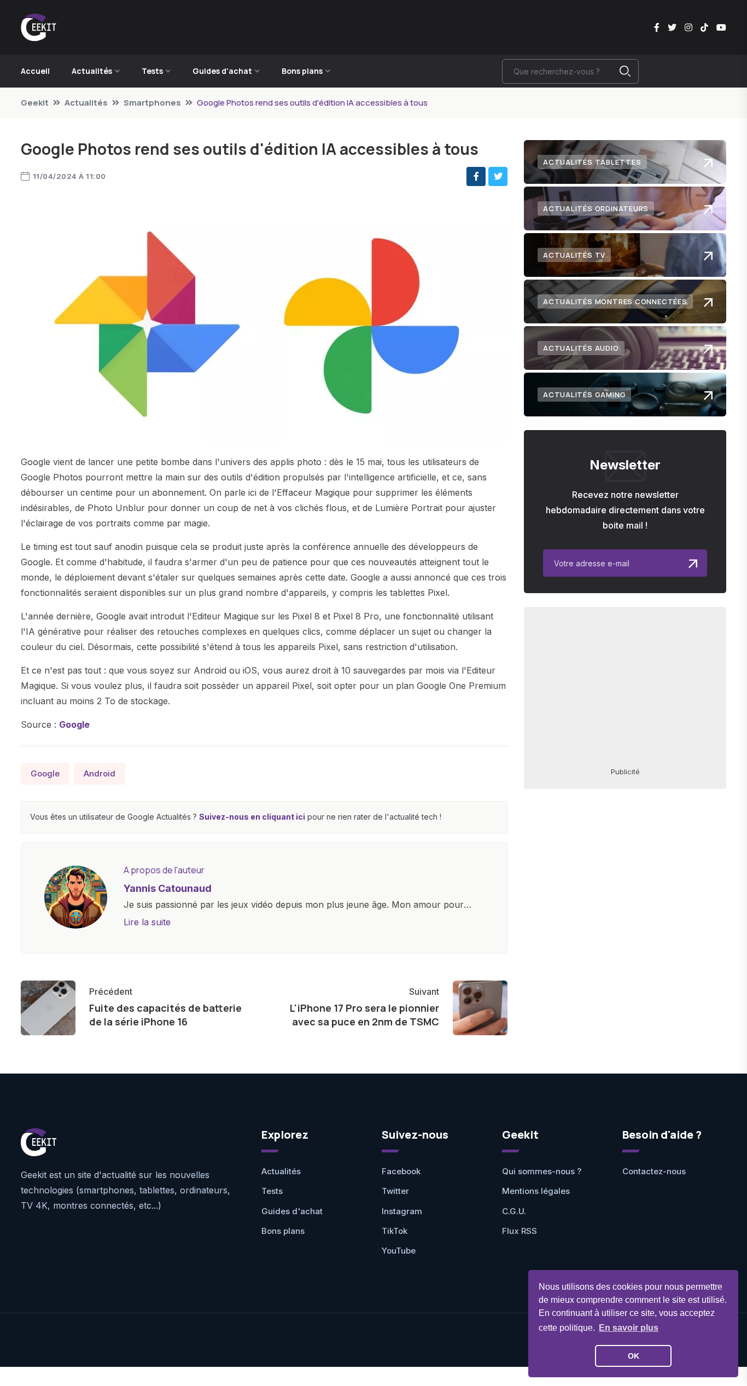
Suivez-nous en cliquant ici (252, 816)
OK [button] (633, 1356)
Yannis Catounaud (168, 888)
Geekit (35, 102)
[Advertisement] (625, 686)
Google (74, 724)
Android (99, 773)
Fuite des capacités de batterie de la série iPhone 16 (165, 1014)
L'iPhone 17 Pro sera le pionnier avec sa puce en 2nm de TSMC (364, 1014)
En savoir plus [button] (628, 1327)
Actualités (86, 102)
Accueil (35, 71)
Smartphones (152, 102)
